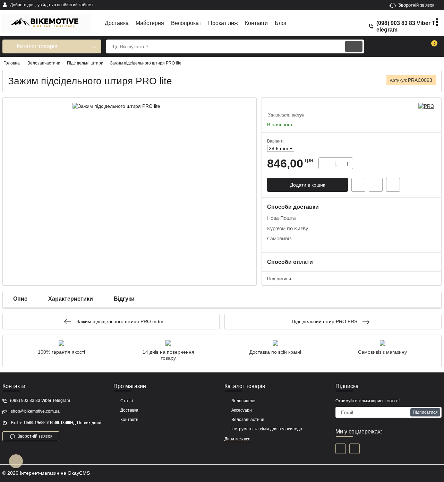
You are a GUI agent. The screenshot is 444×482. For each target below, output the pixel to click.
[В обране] (376, 185)
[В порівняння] (393, 185)
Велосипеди (243, 400)
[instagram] (354, 449)
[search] (353, 46)
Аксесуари (241, 410)
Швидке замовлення (358, 185)
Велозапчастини (247, 419)
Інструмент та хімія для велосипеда (266, 429)
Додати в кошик (307, 185)
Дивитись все (237, 439)
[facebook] (340, 449)
